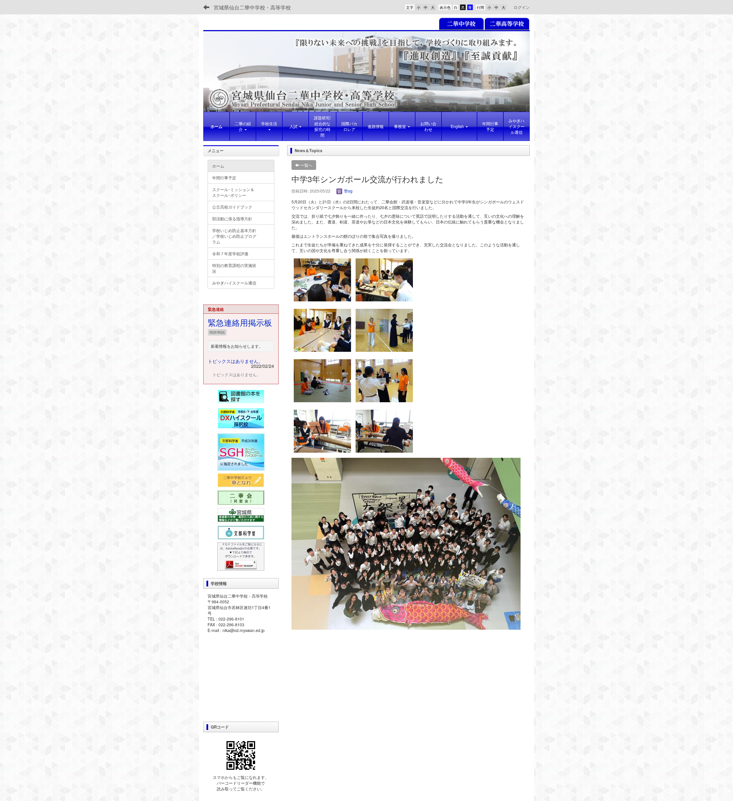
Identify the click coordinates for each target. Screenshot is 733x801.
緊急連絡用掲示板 (240, 322)
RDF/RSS (217, 332)
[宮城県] (241, 515)
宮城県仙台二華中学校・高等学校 (252, 7)
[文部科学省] (241, 532)
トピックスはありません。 (235, 361)
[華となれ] (241, 480)
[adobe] (241, 556)
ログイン (522, 7)
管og (347, 191)
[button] (269, 126)
